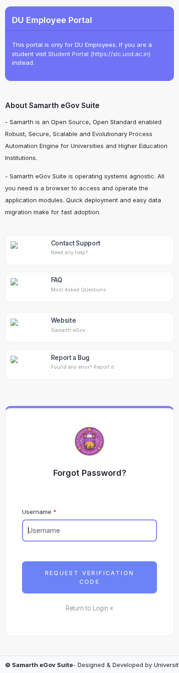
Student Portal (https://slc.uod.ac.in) (99, 53)
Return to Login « (89, 608)
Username (36, 511)
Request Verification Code (89, 577)
